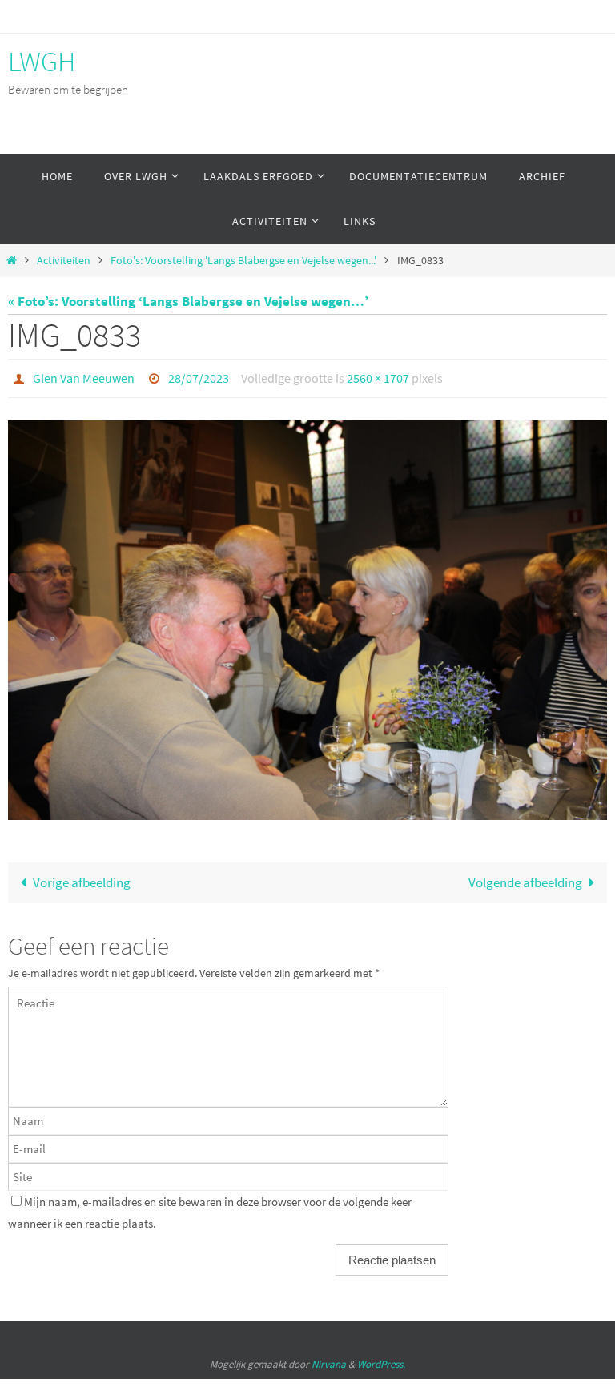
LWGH (41, 61)
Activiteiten (63, 260)
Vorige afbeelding (82, 877)
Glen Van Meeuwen (84, 376)
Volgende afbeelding (525, 877)
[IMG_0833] (307, 616)
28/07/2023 (198, 376)
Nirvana (329, 1359)
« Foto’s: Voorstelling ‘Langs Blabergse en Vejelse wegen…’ (188, 301)
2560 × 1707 (378, 376)
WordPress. (381, 1359)
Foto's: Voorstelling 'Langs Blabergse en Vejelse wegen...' (243, 260)
